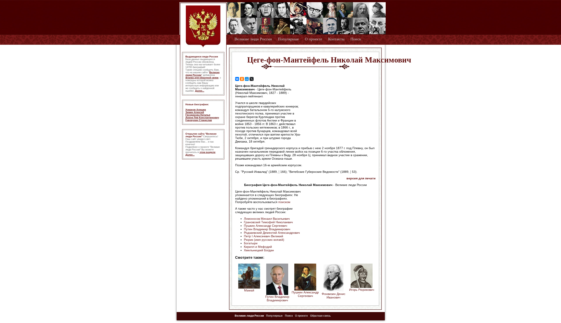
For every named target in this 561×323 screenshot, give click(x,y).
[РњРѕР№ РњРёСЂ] (247, 79)
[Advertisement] (338, 112)
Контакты (336, 39)
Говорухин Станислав (198, 120)
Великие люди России (253, 39)
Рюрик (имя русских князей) (264, 239)
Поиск (355, 39)
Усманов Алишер (195, 109)
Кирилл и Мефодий (258, 246)
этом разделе (207, 152)
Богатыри (250, 243)
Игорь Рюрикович (361, 289)
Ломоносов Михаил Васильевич (267, 218)
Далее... (199, 90)
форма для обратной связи (201, 77)
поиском (284, 202)
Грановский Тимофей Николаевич (268, 222)
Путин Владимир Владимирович (267, 229)
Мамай (249, 290)
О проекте (313, 39)
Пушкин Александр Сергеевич (265, 225)
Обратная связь (320, 315)
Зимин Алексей (194, 112)
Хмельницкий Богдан (259, 250)
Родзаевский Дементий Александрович (272, 232)
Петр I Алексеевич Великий (263, 236)
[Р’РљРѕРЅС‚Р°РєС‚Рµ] (237, 79)
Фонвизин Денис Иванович (333, 295)
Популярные (288, 39)
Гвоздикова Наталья (197, 115)
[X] (252, 79)
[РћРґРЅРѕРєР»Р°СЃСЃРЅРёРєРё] (242, 79)
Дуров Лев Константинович (202, 117)
